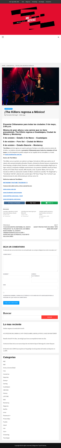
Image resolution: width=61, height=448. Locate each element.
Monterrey (6, 403)
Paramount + (6, 415)
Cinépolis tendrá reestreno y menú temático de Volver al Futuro (46, 213)
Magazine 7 (36, 445)
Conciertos (48, 1)
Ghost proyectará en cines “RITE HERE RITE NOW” (46, 227)
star (4, 428)
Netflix (5, 409)
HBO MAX (5, 390)
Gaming (5, 384)
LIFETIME (6, 396)
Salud (5, 425)
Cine (23, 1)
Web (4, 285)
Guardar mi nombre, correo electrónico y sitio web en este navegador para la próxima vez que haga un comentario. (28, 296)
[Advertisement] (30, 51)
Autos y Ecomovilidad (9, 368)
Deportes (6, 377)
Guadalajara (6, 387)
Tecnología (41, 1)
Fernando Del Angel (12, 115)
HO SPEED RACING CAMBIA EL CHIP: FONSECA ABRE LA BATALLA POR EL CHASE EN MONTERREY (30, 333)
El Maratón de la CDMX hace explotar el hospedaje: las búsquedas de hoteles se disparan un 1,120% (29, 350)
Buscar (7, 313)
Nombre (6, 274)
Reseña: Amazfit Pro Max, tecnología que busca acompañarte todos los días (24, 338)
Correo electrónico (35, 276)
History (5, 393)
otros (4, 412)
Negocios (28, 1)
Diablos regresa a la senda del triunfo (13, 328)
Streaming (34, 1)
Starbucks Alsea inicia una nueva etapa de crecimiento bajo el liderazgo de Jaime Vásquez (28, 344)
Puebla (5, 422)
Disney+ (5, 380)
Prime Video (6, 419)
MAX (4, 400)
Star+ (4, 431)
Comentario (7, 254)
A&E (4, 361)
